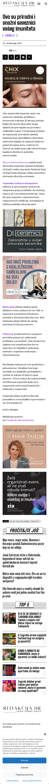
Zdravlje (10, 35)
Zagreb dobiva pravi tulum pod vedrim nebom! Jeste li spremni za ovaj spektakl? (32, 686)
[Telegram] (23, 57)
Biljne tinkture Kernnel (15, 162)
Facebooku (12, 420)
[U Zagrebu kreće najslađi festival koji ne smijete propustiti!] (9, 639)
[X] (11, 57)
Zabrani (24, 767)
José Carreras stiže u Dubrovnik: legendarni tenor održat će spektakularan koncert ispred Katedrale (22, 560)
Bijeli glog (9, 306)
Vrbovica (8, 333)
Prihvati (24, 760)
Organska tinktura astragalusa (20, 183)
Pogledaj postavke (24, 774)
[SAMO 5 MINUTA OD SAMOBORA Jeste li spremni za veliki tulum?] (9, 654)
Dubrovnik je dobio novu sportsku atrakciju (31, 669)
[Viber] (29, 57)
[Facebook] (5, 57)
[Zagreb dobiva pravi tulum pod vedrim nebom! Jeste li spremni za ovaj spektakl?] (9, 686)
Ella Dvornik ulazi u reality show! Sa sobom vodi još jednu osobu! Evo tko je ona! (24, 592)
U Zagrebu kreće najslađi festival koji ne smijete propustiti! (32, 638)
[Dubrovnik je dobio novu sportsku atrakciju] (9, 670)
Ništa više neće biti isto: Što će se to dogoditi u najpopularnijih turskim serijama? (24, 577)
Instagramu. (27, 420)
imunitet (35, 521)
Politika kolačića (12, 780)
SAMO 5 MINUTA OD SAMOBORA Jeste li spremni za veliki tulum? (32, 654)
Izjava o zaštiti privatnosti (32, 780)
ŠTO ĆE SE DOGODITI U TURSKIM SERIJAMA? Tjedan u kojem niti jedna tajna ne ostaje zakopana (30, 620)
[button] (45, 734)
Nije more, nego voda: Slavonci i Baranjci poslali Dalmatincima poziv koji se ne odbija (23, 543)
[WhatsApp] (17, 57)
